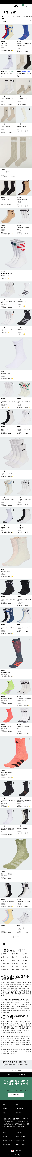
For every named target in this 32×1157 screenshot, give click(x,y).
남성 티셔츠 (4, 957)
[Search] (26, 6)
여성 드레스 (25, 969)
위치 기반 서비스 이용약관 (9, 1140)
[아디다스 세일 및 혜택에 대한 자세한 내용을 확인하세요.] (16, 2)
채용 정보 (18, 1113)
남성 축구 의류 (15, 957)
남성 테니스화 (15, 969)
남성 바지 (4, 966)
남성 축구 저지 (15, 960)
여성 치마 (24, 966)
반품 (17, 1104)
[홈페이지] (16, 6)
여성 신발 (24, 954)
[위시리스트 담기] (13, 26)
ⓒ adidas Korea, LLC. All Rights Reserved (16, 1154)
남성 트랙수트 (5, 963)
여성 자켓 (24, 960)
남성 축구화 (14, 954)
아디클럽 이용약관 (20, 1140)
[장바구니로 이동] (29, 6)
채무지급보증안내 (20, 1144)
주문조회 (5, 1108)
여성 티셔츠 (25, 957)
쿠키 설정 (5, 1132)
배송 (4, 1104)
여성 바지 (24, 963)
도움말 (4, 1113)
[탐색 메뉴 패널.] (2, 6)
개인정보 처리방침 (20, 1136)
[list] (16, 17)
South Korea (18, 1150)
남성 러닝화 (14, 963)
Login (8, 1074)
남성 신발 (4, 954)
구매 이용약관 (19, 1108)
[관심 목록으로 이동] (6, 6)
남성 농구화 (14, 966)
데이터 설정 (19, 1132)
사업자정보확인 (6, 1144)
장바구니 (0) (22, 1074)
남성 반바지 (4, 969)
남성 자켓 (4, 960)
